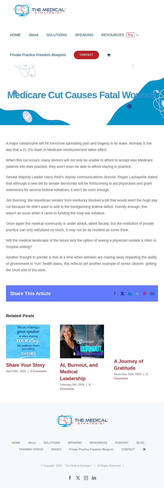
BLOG (140, 442)
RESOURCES (98, 442)
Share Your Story (28, 341)
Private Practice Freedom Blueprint (91, 449)
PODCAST (122, 442)
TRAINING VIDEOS (31, 449)
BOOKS (56, 449)
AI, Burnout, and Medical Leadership (82, 341)
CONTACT (128, 449)
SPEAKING (75, 442)
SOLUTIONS (52, 442)
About (32, 442)
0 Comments (38, 371)
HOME (16, 442)
